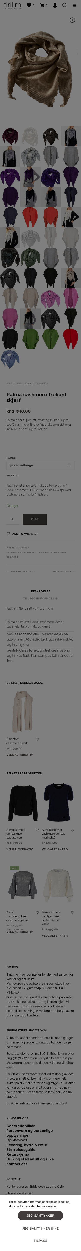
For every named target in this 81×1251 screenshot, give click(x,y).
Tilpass (40, 1240)
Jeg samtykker (40, 1215)
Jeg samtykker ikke (40, 1228)
